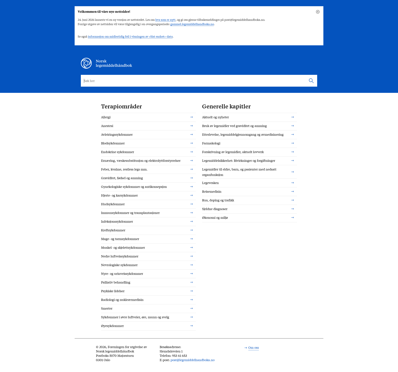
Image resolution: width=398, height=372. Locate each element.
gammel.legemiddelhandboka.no (192, 24)
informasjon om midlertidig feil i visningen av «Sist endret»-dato (130, 36)
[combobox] (199, 81)
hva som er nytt (165, 20)
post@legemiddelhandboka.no (193, 360)
